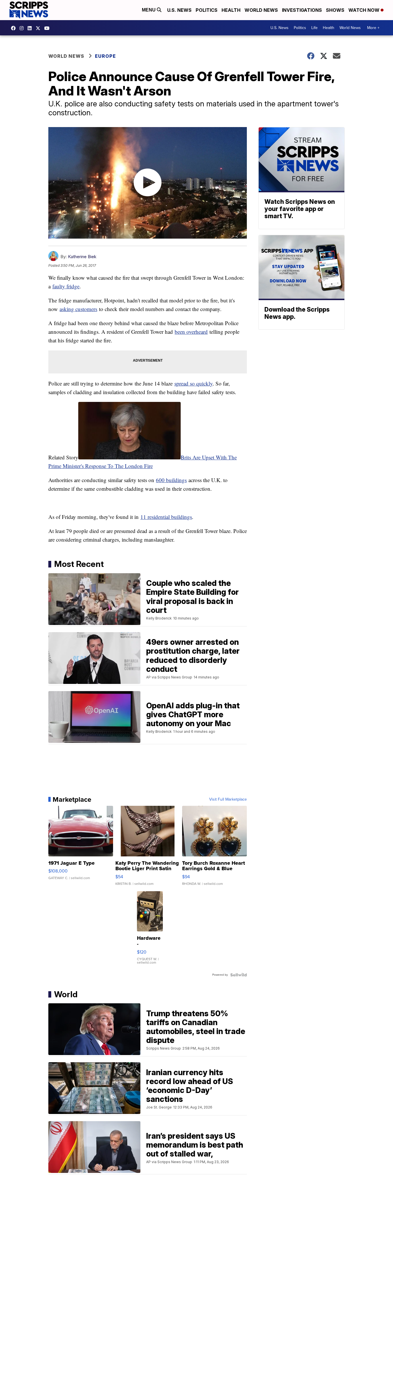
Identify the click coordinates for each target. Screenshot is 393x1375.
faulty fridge (65, 286)
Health (231, 10)
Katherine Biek (82, 256)
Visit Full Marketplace (228, 799)
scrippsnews (14, 28)
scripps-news (31, 28)
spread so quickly (193, 383)
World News (261, 10)
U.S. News (179, 10)
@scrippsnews (48, 28)
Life (314, 28)
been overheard (191, 331)
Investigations (302, 10)
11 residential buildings (166, 516)
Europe (105, 56)
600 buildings (171, 480)
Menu (149, 9)
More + (373, 28)
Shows (335, 10)
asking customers (78, 308)
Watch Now (364, 10)
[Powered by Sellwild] (238, 975)
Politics (207, 10)
